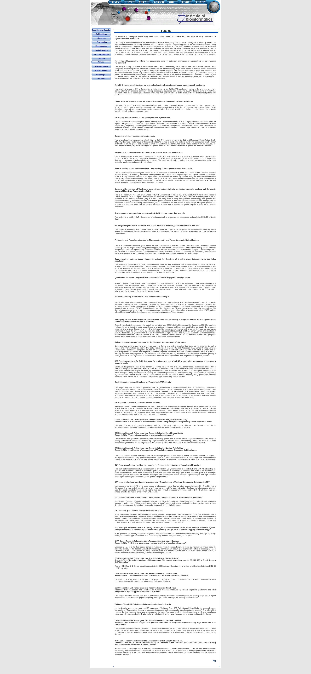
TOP (214, 661)
